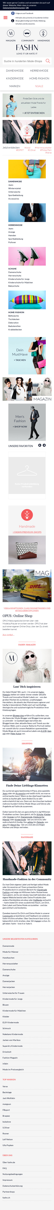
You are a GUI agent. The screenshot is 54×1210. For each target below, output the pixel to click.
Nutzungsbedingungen (13, 1174)
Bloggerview (18, 715)
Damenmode (15, 70)
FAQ (5, 1168)
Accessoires (13, 198)
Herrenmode (39, 70)
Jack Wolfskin (9, 1098)
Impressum (8, 1180)
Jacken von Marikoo (11, 1040)
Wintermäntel (14, 188)
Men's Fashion (20, 421)
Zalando (40, 822)
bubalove (7, 1121)
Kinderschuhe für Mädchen (20, 282)
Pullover (12, 242)
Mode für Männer (10, 952)
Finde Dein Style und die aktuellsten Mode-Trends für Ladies (33, 105)
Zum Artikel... (8, 634)
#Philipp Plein (46, 150)
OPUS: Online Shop (17, 616)
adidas (30, 822)
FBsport (6, 1110)
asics (5, 824)
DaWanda (37, 900)
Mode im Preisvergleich (13, 1069)
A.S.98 (44, 731)
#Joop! (28, 147)
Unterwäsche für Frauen (13, 993)
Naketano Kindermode (13, 1034)
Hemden (12, 235)
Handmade (27, 528)
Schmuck (7, 1028)
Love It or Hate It (27, 53)
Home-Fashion (39, 78)
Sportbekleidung (15, 195)
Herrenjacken (9, 987)
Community (8, 916)
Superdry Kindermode (12, 1046)
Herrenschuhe (14, 275)
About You (15, 824)
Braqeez (6, 1116)
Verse (5, 1086)
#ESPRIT (20, 150)
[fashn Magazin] (27, 389)
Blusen (6, 1005)
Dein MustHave (20, 354)
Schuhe (12, 268)
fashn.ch (6, 1197)
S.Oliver (6, 1127)
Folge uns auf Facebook (24, 13)
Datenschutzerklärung (12, 1186)
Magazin (11, 40)
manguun (7, 1104)
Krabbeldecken (15, 329)
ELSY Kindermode (11, 1022)
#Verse (49, 152)
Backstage (7, 1092)
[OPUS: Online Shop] (27, 585)
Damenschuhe (14, 272)
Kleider (47, 814)
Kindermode (15, 78)
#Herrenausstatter (43, 147)
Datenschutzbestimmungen (14, 7)
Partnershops (9, 1191)
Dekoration (13, 322)
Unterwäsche (14, 192)
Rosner (6, 1133)
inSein (5, 1063)
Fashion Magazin (10, 1057)
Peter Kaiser (16, 733)
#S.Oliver (32, 150)
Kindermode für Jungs (12, 999)
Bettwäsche (13, 316)
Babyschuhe (13, 286)
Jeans (10, 185)
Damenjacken (9, 981)
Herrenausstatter (10, 963)
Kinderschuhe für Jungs (19, 279)
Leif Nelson (8, 1139)
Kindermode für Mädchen (14, 1010)
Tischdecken (13, 319)
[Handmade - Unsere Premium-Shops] (27, 131)
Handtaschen (8, 957)
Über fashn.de (9, 1162)
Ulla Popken (8, 1145)
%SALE (39, 86)
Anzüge (11, 232)
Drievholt (7, 1052)
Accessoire (20, 793)
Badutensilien (14, 326)
